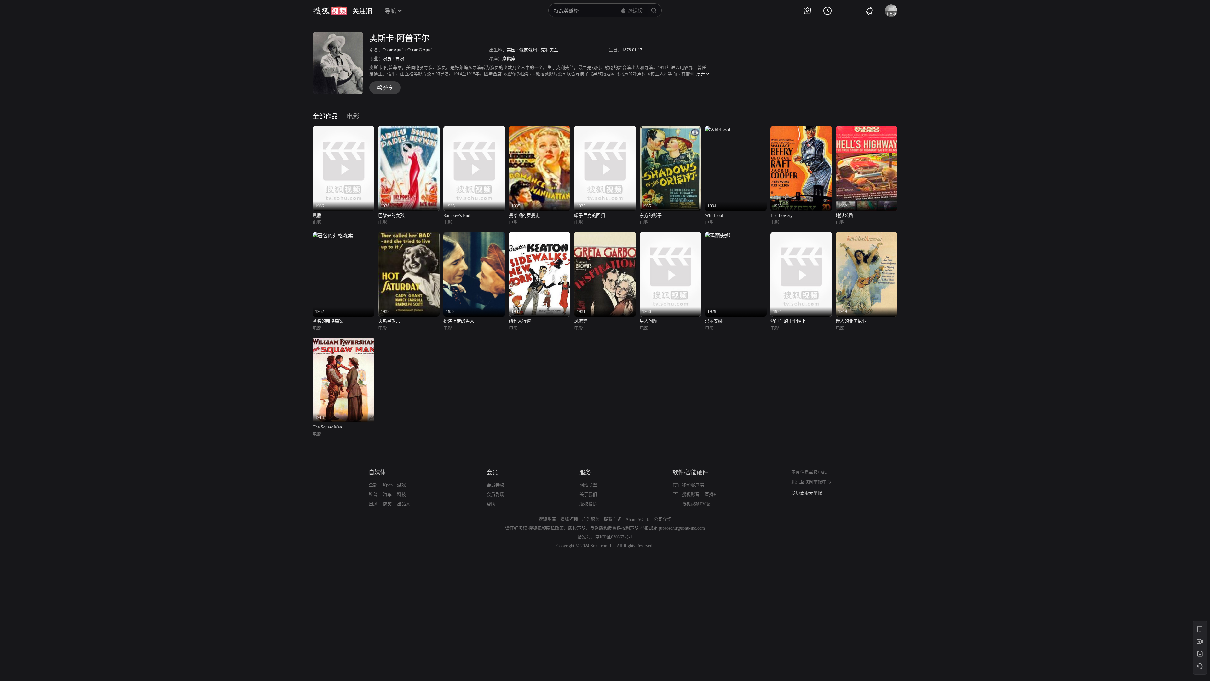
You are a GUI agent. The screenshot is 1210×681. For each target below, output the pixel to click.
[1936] (343, 129)
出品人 (403, 504)
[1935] (474, 129)
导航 (390, 11)
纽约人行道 (520, 321)
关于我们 (588, 494)
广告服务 (591, 519)
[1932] (866, 129)
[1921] (801, 235)
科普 (373, 494)
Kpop (388, 485)
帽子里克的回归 (589, 215)
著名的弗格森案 (328, 321)
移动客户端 (693, 485)
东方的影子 (651, 215)
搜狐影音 (691, 494)
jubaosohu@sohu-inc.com (682, 528)
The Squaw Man (327, 427)
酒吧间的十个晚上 (788, 321)
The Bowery (781, 215)
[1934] (717, 129)
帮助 (491, 504)
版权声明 (577, 528)
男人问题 (648, 321)
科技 (401, 494)
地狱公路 (844, 215)
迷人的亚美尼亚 (851, 321)
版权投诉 (588, 504)
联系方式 (612, 519)
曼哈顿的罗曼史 (524, 215)
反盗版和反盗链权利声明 (614, 528)
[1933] (801, 129)
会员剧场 (495, 494)
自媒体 (377, 472)
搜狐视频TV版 (696, 504)
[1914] (343, 341)
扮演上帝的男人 (458, 321)
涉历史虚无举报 (806, 488)
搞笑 (387, 504)
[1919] (866, 235)
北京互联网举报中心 (811, 482)
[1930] (670, 235)
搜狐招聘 (569, 519)
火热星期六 (389, 321)
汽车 (387, 494)
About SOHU (637, 519)
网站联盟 (588, 485)
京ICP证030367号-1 (613, 537)
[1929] (717, 235)
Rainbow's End (456, 215)
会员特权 (495, 485)
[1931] (540, 235)
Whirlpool (714, 215)
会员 (492, 472)
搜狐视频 (330, 10)
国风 (373, 504)
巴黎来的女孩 (391, 215)
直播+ (710, 494)
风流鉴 (580, 321)
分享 (388, 88)
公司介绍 (662, 519)
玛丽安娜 (714, 321)
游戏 (401, 485)
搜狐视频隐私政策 (546, 528)
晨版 (317, 215)
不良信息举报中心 (809, 472)
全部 (373, 485)
